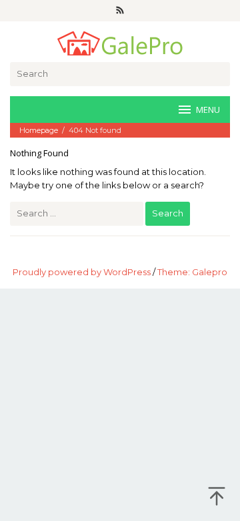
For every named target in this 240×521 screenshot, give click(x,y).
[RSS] (120, 10)
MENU (208, 110)
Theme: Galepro (192, 272)
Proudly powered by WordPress (82, 272)
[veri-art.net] (120, 42)
